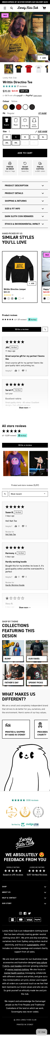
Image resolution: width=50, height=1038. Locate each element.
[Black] (12, 107)
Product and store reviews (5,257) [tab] (25, 485)
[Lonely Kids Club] (27, 8)
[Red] (19, 107)
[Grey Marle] (12, 298)
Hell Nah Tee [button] (10, 534)
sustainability (33, 944)
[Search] (12, 8)
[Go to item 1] (15, 463)
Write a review (21, 329)
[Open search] (5, 494)
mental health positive (14, 972)
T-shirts (5, 965)
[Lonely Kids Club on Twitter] (29, 913)
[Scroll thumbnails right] (44, 463)
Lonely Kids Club (10, 77)
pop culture (42, 962)
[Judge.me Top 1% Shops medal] (25, 812)
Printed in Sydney (25, 1024)
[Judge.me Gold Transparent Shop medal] (11, 812)
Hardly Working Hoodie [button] (14, 585)
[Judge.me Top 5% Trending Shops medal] (38, 812)
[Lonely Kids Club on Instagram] (20, 913)
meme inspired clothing (18, 969)
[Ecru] (19, 298)
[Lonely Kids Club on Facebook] (25, 913)
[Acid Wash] (32, 107)
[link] (25, 86)
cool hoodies (16, 965)
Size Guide (42, 132)
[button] (10, 86)
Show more (23, 407)
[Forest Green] (16, 298)
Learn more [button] (37, 95)
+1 (23, 298)
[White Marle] (8, 298)
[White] (25, 107)
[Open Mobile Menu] (5, 8)
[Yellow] (5, 107)
